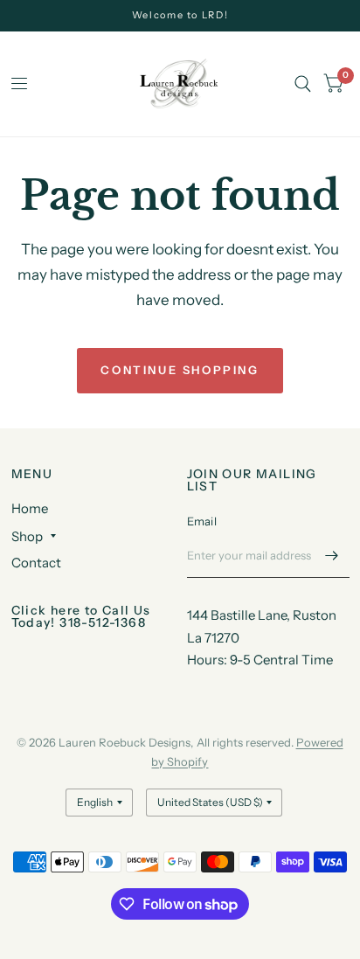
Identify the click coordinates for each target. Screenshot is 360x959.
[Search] (302, 83)
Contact (36, 562)
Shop (27, 536)
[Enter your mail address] (332, 555)
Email (202, 521)
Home (29, 508)
